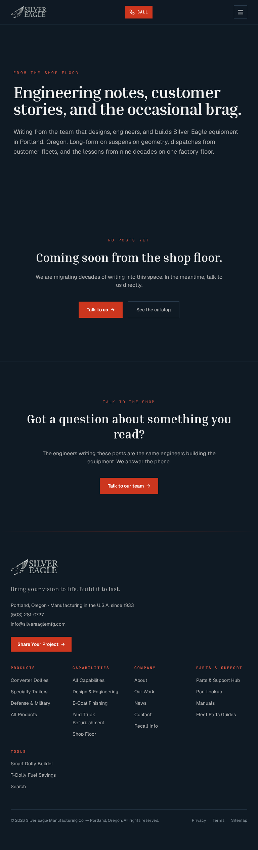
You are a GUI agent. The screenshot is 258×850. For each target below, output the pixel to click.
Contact (143, 714)
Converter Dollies (29, 680)
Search (18, 786)
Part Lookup (209, 692)
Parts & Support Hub (218, 680)
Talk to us (101, 310)
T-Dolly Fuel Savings (33, 775)
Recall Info (146, 726)
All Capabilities (88, 680)
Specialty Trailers (29, 692)
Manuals (205, 703)
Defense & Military (30, 703)
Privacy (199, 820)
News (140, 703)
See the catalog (153, 310)
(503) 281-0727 (27, 615)
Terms (218, 820)
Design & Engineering (95, 692)
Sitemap (239, 820)
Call (142, 11)
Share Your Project (41, 644)
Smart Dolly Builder (32, 764)
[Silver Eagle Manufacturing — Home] (29, 12)
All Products (24, 714)
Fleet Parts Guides (216, 714)
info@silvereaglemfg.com (38, 624)
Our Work (144, 692)
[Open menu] (240, 12)
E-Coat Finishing (90, 703)
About (140, 680)
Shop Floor (84, 734)
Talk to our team (129, 486)
